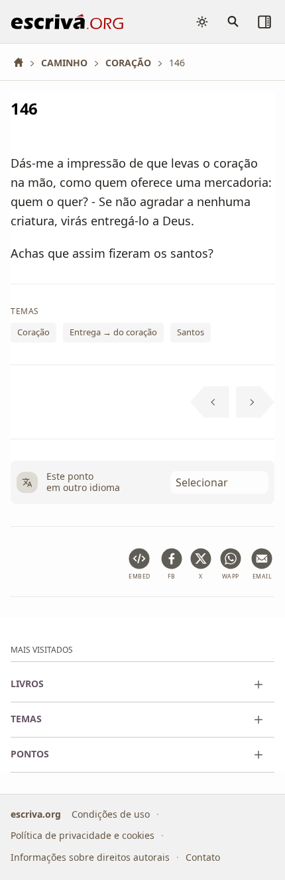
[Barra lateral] (264, 21)
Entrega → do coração (113, 333)
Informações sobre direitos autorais (90, 856)
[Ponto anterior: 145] (209, 402)
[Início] (23, 62)
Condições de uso (111, 813)
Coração (33, 333)
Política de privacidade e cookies (82, 835)
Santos (190, 333)
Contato (203, 856)
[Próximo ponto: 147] (255, 402)
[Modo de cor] (202, 22)
